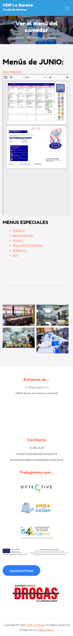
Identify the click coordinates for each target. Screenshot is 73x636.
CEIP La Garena (18, 5)
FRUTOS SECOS (23, 235)
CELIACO (19, 230)
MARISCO (19, 250)
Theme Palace (45, 629)
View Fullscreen (12, 71)
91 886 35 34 (36, 447)
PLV (15, 255)
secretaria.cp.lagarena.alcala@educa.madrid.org (36, 459)
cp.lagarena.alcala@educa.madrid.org (36, 453)
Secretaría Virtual (21, 570)
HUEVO (18, 240)
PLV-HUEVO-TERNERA (28, 245)
